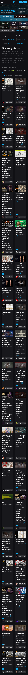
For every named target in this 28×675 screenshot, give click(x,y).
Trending (4, 67)
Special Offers (7, 70)
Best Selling (12, 67)
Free (24, 70)
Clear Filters (20, 43)
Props (12, 30)
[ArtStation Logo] (14, 2)
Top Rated (19, 70)
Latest (3, 72)
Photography (5, 30)
